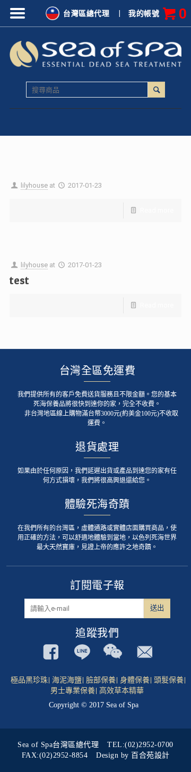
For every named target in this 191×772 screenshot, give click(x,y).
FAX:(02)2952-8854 (55, 755)
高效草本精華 (121, 691)
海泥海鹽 (67, 680)
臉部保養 (101, 680)
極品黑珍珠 (29, 680)
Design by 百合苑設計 (133, 755)
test (19, 280)
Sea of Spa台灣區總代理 (58, 745)
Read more (156, 210)
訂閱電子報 (97, 585)
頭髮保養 (169, 680)
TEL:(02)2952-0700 (140, 745)
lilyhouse (34, 185)
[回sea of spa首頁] (95, 53)
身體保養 (135, 680)
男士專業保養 (72, 691)
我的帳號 (143, 13)
